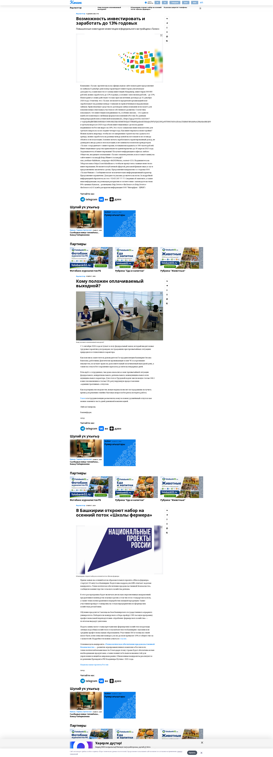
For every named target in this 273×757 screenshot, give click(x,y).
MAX (194, 2)
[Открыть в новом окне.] (88, 199)
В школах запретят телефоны (175, 7)
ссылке (123, 638)
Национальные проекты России (94, 664)
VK (157, 2)
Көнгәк (75, 2)
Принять (192, 753)
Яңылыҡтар (75, 8)
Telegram (174, 2)
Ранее (82, 398)
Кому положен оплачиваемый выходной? (109, 8)
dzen (185, 2)
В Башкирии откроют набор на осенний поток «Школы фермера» (146, 8)
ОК (165, 2)
